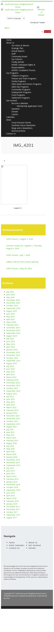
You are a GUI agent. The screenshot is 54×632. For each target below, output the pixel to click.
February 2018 (12, 501)
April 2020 (10, 451)
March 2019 (11, 476)
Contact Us (11, 133)
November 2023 (13, 355)
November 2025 (13, 303)
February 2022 (12, 410)
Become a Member (20, 103)
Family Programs (19, 81)
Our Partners (17, 59)
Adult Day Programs (20, 86)
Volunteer (16, 109)
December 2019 (13, 460)
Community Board (19, 56)
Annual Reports (18, 51)
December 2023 (13, 352)
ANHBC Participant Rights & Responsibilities (23, 66)
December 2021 (13, 415)
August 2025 (11, 311)
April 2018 (10, 495)
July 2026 (10, 292)
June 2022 (10, 399)
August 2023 (11, 363)
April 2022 (10, 404)
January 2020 (11, 457)
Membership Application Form (29, 106)
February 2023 (12, 380)
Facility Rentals (18, 62)
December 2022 (13, 382)
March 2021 (11, 437)
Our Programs (12, 73)
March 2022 (11, 407)
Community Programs (21, 89)
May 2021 (10, 435)
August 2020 (11, 443)
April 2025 (10, 319)
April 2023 (10, 374)
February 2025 (12, 325)
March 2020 (11, 454)
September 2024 (13, 333)
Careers (15, 114)
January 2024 (11, 349)
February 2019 (12, 479)
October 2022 (12, 388)
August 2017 (11, 517)
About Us (10, 42)
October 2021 (12, 421)
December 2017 (13, 506)
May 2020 (10, 449)
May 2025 (10, 316)
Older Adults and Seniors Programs (26, 84)
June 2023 (10, 369)
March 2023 (11, 377)
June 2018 (10, 493)
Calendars (10, 117)
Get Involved (11, 100)
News (8, 120)
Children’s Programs (20, 75)
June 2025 (10, 314)
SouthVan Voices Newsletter (24, 125)
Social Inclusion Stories (21, 122)
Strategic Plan (17, 48)
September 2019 (13, 465)
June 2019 (10, 471)
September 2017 (13, 515)
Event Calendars (17, 545)
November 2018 (13, 484)
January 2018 (11, 504)
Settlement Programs (21, 98)
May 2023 (10, 371)
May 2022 (10, 402)
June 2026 (10, 294)
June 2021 (10, 432)
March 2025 (11, 322)
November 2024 (13, 330)
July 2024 (10, 338)
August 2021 (11, 426)
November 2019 (13, 462)
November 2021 (13, 418)
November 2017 (13, 509)
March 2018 (11, 498)
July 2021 (10, 429)
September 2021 (13, 424)
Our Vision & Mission (20, 45)
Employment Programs (21, 92)
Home (9, 40)
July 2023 (10, 366)
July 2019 (10, 468)
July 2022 (10, 396)
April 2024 (10, 347)
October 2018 (12, 487)
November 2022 (13, 385)
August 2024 (11, 336)
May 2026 (10, 297)
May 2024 (10, 344)
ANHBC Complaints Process (23, 70)
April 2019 (10, 473)
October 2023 (12, 358)
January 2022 (11, 413)
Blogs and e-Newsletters (22, 128)
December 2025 (13, 300)
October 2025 (12, 305)
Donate (47, 31)
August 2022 (11, 393)
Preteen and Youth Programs (24, 78)
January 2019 (11, 482)
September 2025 (13, 308)
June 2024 (10, 341)
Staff (13, 53)
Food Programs (18, 95)
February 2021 (12, 440)
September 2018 (13, 490)
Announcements (18, 131)
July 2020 (10, 446)
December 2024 (13, 327)
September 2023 (13, 360)
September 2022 (13, 391)
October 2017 (12, 512)
